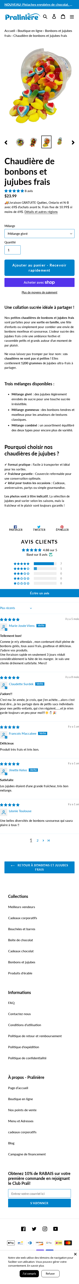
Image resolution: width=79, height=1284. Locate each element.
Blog (11, 1143)
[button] (14, 191)
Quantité (10, 242)
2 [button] (37, 840)
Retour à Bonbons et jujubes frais (42, 867)
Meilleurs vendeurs (21, 907)
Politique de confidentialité (27, 1058)
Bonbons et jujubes (21, 962)
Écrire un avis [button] (39, 593)
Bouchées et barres (21, 929)
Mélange (9, 226)
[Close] (75, 1254)
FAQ (11, 1003)
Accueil (9, 31)
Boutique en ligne (30, 31)
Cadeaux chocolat (21, 951)
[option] (20, 142)
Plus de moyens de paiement (39, 292)
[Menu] (71, 16)
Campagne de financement (27, 1154)
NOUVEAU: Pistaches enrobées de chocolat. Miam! (41, 4)
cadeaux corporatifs (22, 1132)
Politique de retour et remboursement (35, 1036)
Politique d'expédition (23, 1047)
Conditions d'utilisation (24, 1025)
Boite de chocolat (20, 940)
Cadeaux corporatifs (22, 918)
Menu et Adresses (20, 1121)
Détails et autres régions (41, 212)
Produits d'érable (20, 973)
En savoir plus (35, 1265)
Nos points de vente (22, 1110)
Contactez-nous (19, 1014)
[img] (9, 619)
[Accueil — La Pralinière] (22, 16)
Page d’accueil (18, 1088)
